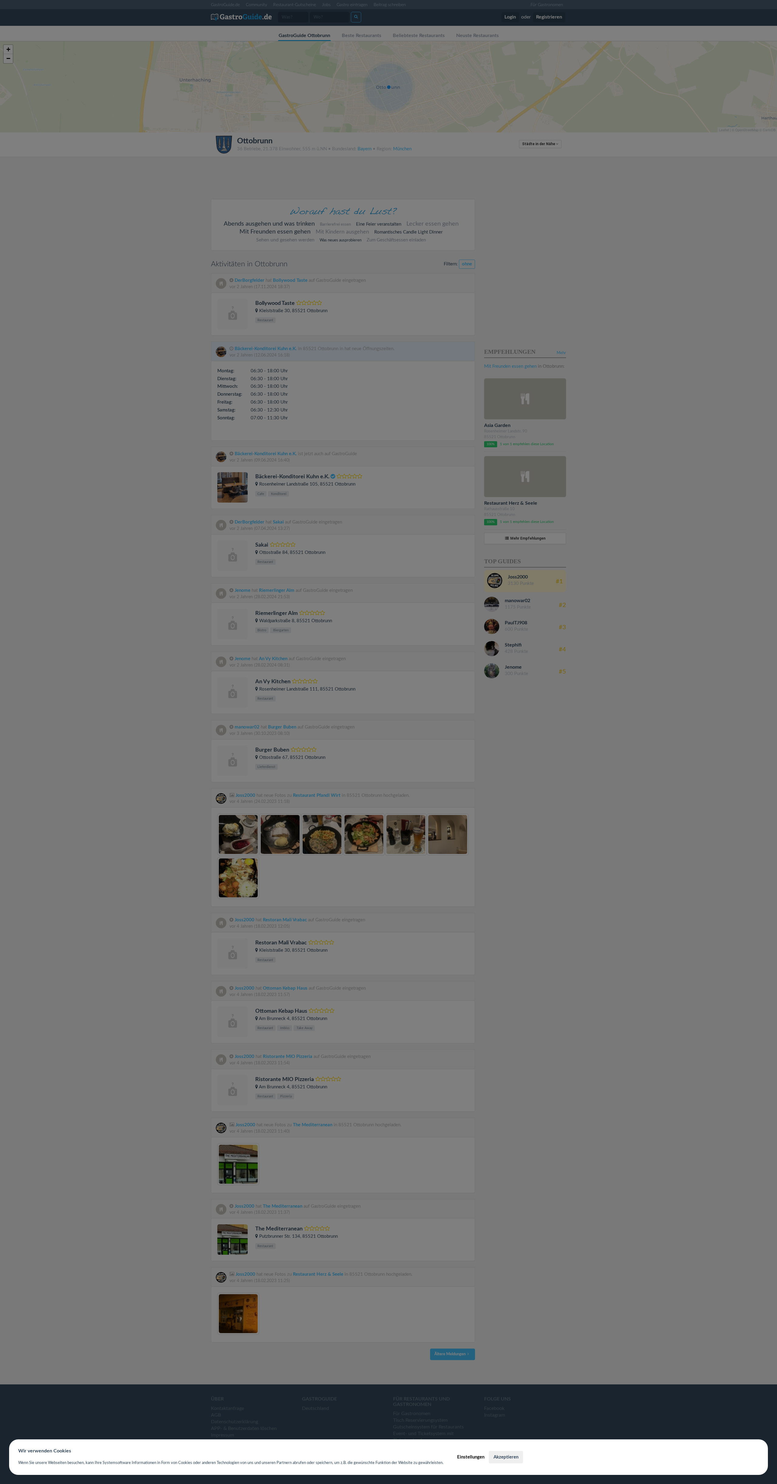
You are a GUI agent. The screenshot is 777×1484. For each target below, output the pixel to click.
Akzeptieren (506, 1457)
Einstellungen (470, 1457)
